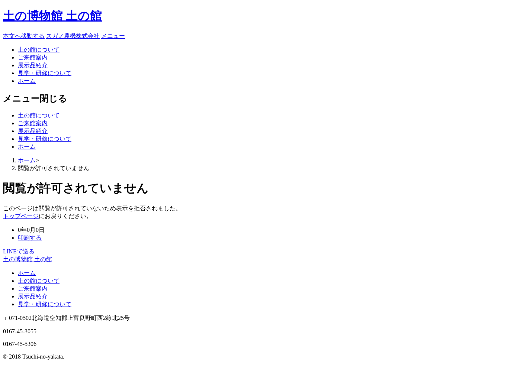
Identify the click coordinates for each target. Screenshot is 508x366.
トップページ (21, 216)
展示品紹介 (33, 65)
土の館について (39, 49)
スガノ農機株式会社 (73, 36)
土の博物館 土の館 (52, 15)
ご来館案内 (33, 57)
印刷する (30, 237)
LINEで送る (19, 251)
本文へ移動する (24, 36)
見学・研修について (44, 73)
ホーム (27, 81)
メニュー (113, 36)
